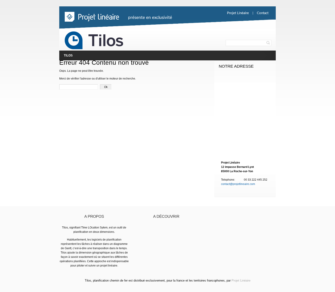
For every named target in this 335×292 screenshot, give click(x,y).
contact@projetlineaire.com (238, 184)
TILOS (68, 55)
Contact (262, 13)
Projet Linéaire (241, 280)
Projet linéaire (238, 13)
